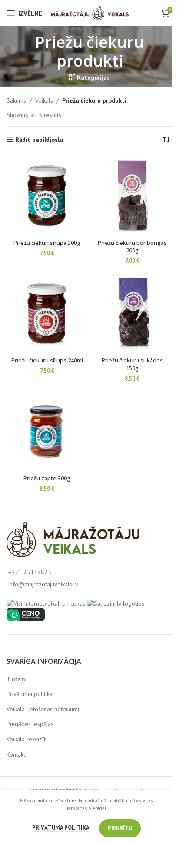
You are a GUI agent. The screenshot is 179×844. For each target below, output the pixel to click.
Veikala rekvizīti (27, 739)
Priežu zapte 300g (46, 478)
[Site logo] (90, 13)
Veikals (44, 100)
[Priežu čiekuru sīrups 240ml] (47, 313)
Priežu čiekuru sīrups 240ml (47, 360)
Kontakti (17, 754)
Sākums (16, 100)
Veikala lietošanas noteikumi (43, 709)
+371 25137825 (29, 572)
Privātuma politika (30, 694)
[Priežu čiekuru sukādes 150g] (132, 313)
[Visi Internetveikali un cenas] (46, 603)
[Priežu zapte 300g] (47, 431)
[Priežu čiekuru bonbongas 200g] (132, 195)
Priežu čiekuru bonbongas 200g (132, 247)
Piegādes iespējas (30, 724)
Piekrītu (120, 828)
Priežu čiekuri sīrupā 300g (46, 243)
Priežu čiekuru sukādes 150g (132, 364)
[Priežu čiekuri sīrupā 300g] (47, 195)
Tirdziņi (17, 679)
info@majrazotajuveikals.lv (43, 584)
